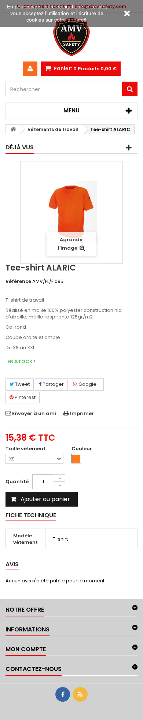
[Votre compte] (30, 68)
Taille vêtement (26, 448)
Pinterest (25, 397)
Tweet (22, 384)
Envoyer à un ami (34, 413)
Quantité (17, 481)
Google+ (88, 384)
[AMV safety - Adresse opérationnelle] (72, 37)
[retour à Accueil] (13, 129)
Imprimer (82, 413)
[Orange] (76, 459)
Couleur (82, 448)
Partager (52, 384)
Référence (18, 281)
